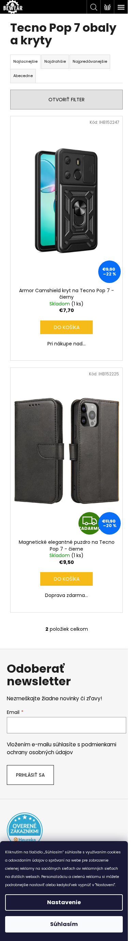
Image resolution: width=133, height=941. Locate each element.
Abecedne (23, 75)
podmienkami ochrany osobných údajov (61, 748)
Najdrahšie (55, 61)
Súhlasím (64, 924)
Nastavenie (64, 902)
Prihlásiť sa (30, 775)
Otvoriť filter (66, 99)
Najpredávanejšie (90, 61)
